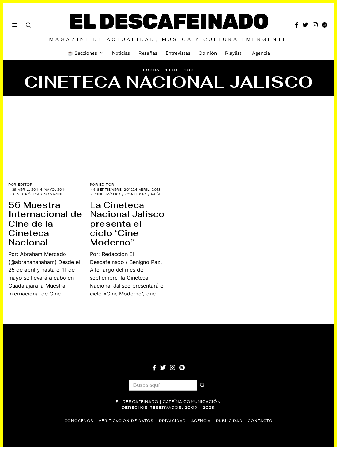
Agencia (261, 53)
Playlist (233, 53)
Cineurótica (26, 194)
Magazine (54, 194)
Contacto (260, 421)
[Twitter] (305, 25)
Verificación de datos (126, 421)
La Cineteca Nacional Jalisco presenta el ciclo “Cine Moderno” (127, 223)
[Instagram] (315, 25)
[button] (202, 385)
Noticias (121, 53)
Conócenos (79, 421)
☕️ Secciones (82, 53)
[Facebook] (296, 25)
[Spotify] (324, 25)
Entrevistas (178, 53)
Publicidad (229, 421)
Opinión (207, 53)
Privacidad (172, 421)
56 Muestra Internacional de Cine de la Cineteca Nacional (45, 223)
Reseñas (147, 53)
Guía (155, 194)
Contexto (136, 194)
